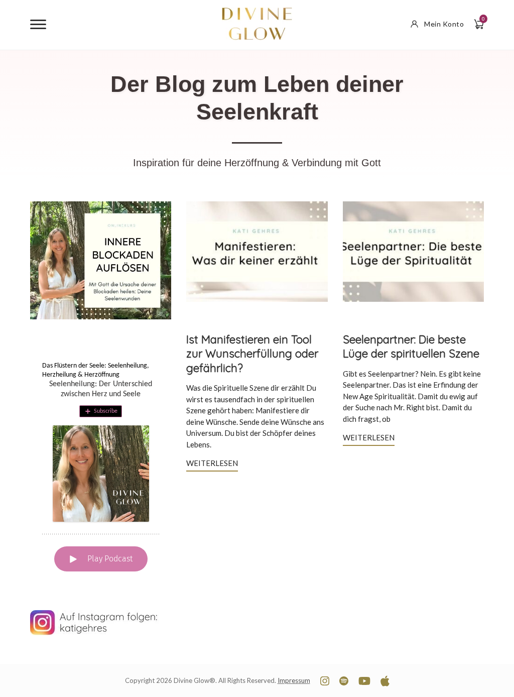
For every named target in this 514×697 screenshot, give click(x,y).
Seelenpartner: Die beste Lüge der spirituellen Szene (411, 346)
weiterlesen (212, 463)
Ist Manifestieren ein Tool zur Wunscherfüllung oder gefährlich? (252, 353)
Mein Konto (444, 24)
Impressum (294, 680)
